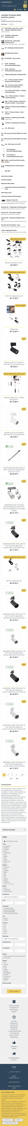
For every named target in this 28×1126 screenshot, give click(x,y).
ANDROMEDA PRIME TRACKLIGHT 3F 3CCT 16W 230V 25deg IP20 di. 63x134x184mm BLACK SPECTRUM (14, 616)
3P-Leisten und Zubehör (19, 208)
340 (17, 778)
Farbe (4, 844)
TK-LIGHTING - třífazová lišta (12, 58)
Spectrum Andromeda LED (14, 581)
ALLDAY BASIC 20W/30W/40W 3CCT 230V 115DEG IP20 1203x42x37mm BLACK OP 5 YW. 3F (14, 469)
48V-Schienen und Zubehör (14, 214)
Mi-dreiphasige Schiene (11, 53)
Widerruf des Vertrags (14, 1086)
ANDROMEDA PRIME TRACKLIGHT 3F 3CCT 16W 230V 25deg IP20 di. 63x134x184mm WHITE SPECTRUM (14, 653)
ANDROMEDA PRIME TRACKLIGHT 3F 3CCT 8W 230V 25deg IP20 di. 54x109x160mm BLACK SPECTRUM (14, 545)
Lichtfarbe (5, 906)
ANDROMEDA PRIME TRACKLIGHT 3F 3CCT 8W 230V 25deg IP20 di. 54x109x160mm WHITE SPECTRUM (14, 764)
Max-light (7, 171)
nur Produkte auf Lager (11, 841)
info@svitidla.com (14, 1078)
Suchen (25, 6)
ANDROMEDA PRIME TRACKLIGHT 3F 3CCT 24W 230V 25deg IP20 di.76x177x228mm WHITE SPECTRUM (14, 727)
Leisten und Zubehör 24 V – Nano (18, 226)
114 (22, 775)
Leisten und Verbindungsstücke (13, 201)
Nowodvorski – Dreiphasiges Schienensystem (13, 207)
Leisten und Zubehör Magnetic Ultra (18, 221)
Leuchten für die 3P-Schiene (7, 208)
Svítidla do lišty (8, 119)
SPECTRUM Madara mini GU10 (14, 296)
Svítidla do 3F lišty (5, 31)
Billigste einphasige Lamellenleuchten (15, 74)
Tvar (4, 916)
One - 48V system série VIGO (13, 144)
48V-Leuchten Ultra (5, 221)
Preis (4, 900)
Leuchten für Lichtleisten (21, 232)
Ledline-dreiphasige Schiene (9, 230)
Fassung (5, 923)
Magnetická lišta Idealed (7, 183)
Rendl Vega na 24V (6, 192)
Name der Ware (7, 983)
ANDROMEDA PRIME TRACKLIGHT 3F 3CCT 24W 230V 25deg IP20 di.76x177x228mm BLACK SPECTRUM (14, 690)
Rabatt (4, 886)
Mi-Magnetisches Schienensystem (14, 165)
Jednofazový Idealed (7, 176)
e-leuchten (3, 19)
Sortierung (4, 24)
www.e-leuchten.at (14, 1082)
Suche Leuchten (14, 991)
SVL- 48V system (9, 128)
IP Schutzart (6, 948)
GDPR (14, 1088)
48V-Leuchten (4, 214)
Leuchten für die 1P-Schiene (7, 44)
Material (5, 865)
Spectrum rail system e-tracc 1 (14, 263)
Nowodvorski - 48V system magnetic (11, 212)
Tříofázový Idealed (6, 180)
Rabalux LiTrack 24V (12, 200)
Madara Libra (14, 329)
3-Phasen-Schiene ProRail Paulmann (11, 196)
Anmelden (20, 9)
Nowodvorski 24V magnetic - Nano (10, 225)
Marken (5, 960)
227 (11, 778)
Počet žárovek (6, 942)
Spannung (5, 936)
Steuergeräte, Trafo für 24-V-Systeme (16, 203)
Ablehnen (18, 1120)
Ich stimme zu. (7, 1120)
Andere (4, 954)
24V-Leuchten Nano (5, 226)
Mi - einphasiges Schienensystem (14, 48)
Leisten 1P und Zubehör (19, 44)
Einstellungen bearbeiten (10, 1123)
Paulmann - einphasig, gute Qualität (14, 117)
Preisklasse (6, 894)
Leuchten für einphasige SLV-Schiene (15, 123)
